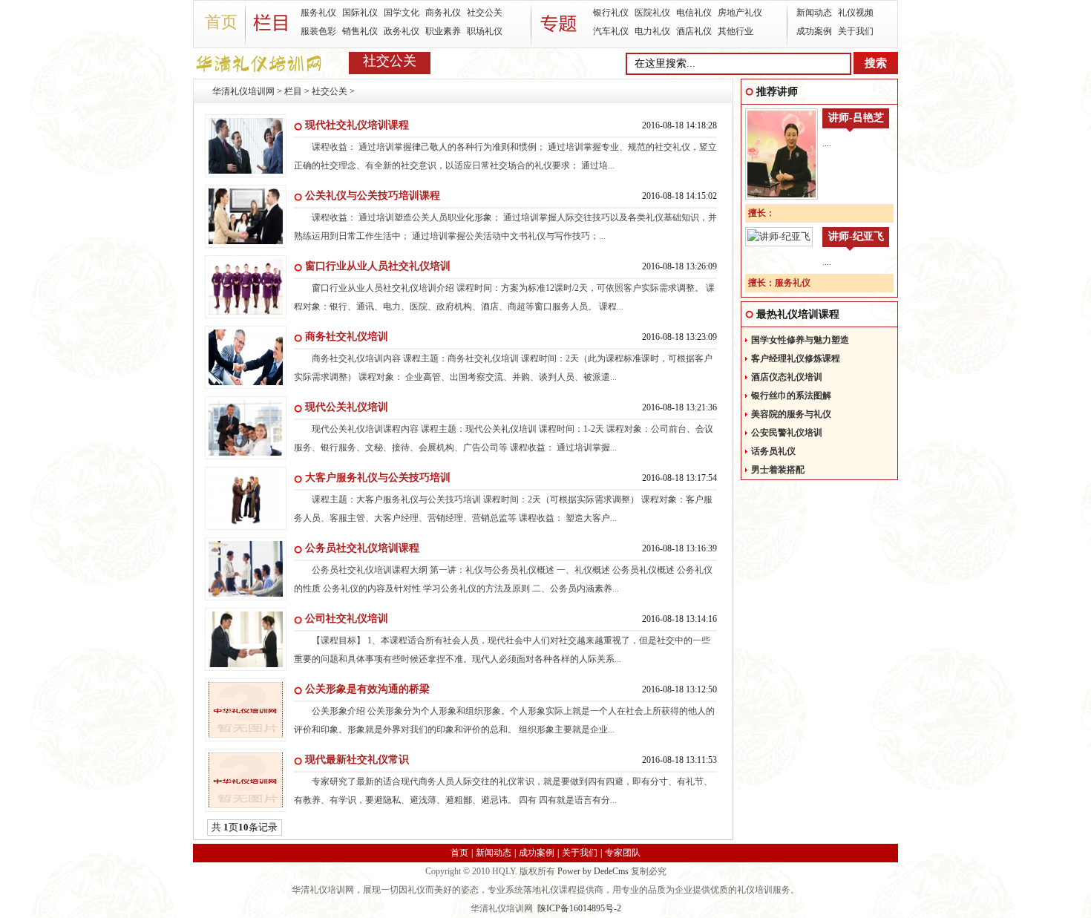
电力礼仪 (652, 31)
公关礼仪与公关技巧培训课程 (372, 195)
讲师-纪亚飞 (856, 236)
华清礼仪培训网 (243, 91)
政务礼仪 (401, 31)
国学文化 (401, 12)
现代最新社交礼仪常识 (357, 759)
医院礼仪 (652, 12)
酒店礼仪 (694, 31)
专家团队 (622, 852)
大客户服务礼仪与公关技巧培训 (378, 477)
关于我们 (856, 31)
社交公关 (484, 12)
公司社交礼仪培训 (346, 618)
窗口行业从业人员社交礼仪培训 (378, 266)
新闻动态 (814, 12)
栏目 (293, 91)
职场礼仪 (484, 31)
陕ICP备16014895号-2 (579, 908)
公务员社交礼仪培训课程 (362, 548)
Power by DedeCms (593, 871)
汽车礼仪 (611, 31)
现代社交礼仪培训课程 (357, 125)
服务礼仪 (318, 12)
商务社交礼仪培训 (346, 336)
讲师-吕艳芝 (856, 117)
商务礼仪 (443, 12)
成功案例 (814, 31)
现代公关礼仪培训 (346, 407)
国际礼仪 (360, 12)
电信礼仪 (694, 12)
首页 (221, 22)
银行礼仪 (611, 12)
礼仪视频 (856, 12)
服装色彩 (318, 31)
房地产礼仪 (740, 12)
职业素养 (443, 31)
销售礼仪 (360, 31)
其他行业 (735, 31)
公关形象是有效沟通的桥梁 (367, 689)
